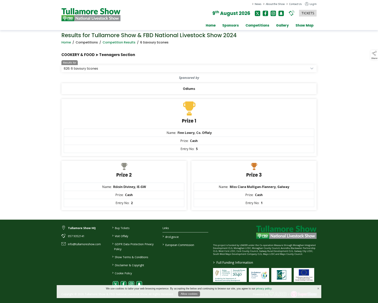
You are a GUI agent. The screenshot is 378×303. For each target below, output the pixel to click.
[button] (291, 13)
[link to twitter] (116, 284)
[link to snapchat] (139, 284)
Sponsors (230, 25)
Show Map (305, 25)
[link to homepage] (90, 14)
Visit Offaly (120, 236)
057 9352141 (76, 236)
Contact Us (295, 4)
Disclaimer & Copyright (128, 265)
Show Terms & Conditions (130, 257)
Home (211, 25)
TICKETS (307, 13)
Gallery (282, 25)
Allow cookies (189, 293)
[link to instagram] (131, 284)
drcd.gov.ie (171, 236)
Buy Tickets (120, 228)
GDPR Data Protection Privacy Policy (132, 246)
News (258, 4)
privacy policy (263, 288)
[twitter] (257, 13)
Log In (313, 4)
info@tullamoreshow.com (84, 244)
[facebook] (265, 13)
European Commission (178, 244)
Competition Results (119, 42)
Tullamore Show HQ (82, 228)
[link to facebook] (123, 284)
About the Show (275, 4)
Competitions (257, 25)
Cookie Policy (122, 273)
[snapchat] (281, 13)
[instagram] (273, 13)
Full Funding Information (233, 262)
